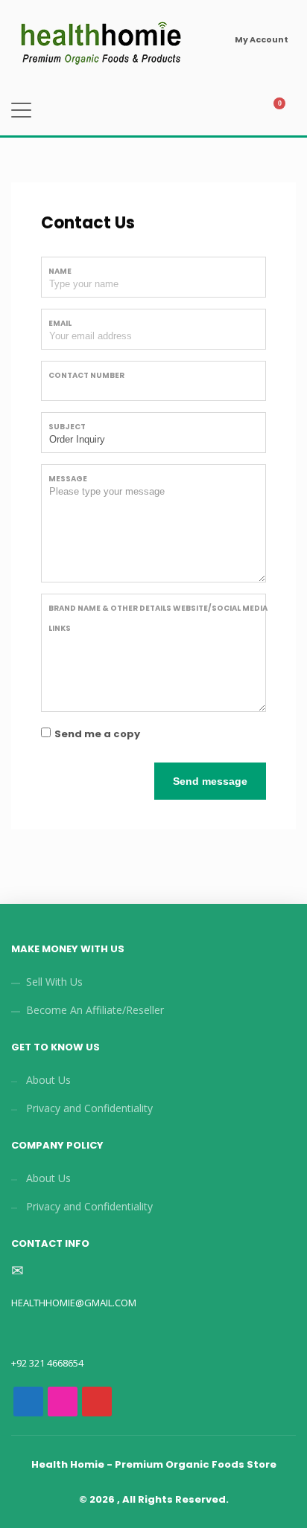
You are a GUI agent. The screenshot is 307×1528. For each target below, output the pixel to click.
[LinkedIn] (131, 1401)
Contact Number (86, 375)
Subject (67, 426)
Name (60, 271)
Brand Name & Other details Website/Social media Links (158, 618)
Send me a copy (97, 734)
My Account (261, 39)
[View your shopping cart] (285, 111)
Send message (210, 781)
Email (60, 323)
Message (67, 478)
